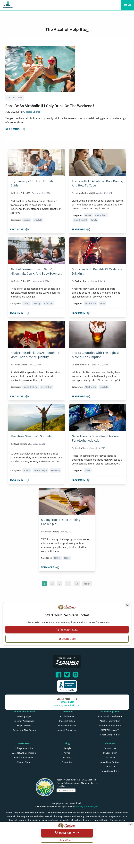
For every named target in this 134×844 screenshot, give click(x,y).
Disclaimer (110, 757)
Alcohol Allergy (24, 762)
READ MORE (13, 129)
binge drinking (30, 386)
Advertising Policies (109, 762)
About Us (110, 743)
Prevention (67, 762)
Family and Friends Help (110, 716)
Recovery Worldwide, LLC (86, 806)
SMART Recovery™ (110, 730)
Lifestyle (38, 219)
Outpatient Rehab (67, 725)
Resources (24, 743)
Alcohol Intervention (110, 720)
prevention (46, 386)
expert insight (80, 219)
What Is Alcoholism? (24, 711)
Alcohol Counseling (67, 730)
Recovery (55, 470)
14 (76, 583)
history (37, 303)
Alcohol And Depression (24, 752)
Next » (87, 583)
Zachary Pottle (82, 281)
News (102, 303)
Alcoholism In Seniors (24, 757)
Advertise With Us (109, 771)
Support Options (109, 711)
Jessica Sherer (32, 111)
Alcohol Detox (67, 716)
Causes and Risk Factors (24, 730)
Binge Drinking (24, 725)
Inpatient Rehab (67, 720)
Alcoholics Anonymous (110, 725)
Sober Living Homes (110, 734)
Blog (67, 743)
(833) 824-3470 (67, 702)
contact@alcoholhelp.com (67, 705)
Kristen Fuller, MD (21, 193)
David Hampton (21, 443)
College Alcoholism (24, 748)
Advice (27, 219)
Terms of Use (110, 748)
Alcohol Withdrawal (24, 720)
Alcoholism (100, 215)
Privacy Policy (110, 752)
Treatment (67, 711)
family (94, 219)
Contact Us (110, 766)
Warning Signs (24, 716)
